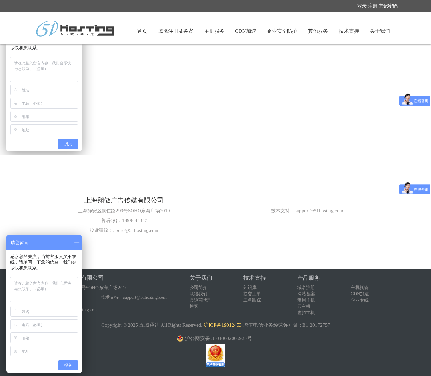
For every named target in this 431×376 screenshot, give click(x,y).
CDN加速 (360, 293)
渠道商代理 (201, 300)
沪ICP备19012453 (223, 325)
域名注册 (306, 287)
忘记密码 (388, 6)
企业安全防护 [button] (282, 31)
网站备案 (306, 293)
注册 (372, 6)
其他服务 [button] (318, 31)
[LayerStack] (75, 28)
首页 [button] (142, 31)
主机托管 (360, 287)
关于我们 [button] (380, 31)
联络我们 (198, 293)
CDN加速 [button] (245, 31)
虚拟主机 (306, 312)
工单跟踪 (252, 300)
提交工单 (252, 293)
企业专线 (360, 300)
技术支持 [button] (349, 31)
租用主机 (306, 300)
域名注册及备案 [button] (175, 31)
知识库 (250, 287)
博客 (194, 306)
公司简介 (198, 287)
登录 (362, 6)
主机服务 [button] (214, 31)
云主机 (303, 306)
